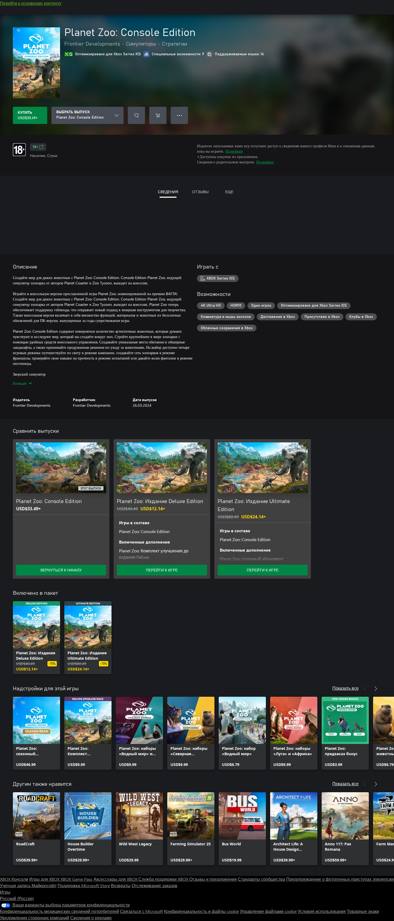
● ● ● (179, 115)
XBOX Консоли (14, 879)
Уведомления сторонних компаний (34, 917)
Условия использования (322, 911)
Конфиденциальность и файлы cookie (201, 911)
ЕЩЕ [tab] (229, 191)
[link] (36, 637)
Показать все (345, 688)
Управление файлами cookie (268, 911)
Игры (5, 892)
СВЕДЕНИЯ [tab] (168, 191)
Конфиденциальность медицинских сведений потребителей (59, 911)
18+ (35, 147)
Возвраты (121, 885)
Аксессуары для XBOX (116, 879)
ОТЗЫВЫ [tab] (200, 191)
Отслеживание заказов (154, 885)
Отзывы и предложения (213, 879)
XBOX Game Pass (76, 879)
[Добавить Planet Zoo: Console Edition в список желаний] (136, 115)
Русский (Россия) (17, 898)
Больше (20, 383)
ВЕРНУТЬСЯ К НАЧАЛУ (61, 570)
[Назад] (365, 688)
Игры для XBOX (45, 879)
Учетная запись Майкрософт (28, 885)
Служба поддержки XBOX (163, 879)
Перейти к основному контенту (30, 3)
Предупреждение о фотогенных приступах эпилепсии (340, 879)
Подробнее (234, 151)
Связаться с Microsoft (141, 911)
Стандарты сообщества (261, 879)
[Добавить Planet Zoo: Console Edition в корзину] (157, 115)
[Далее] (375, 688)
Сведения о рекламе (91, 917)
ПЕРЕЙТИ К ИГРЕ (162, 570)
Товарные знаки (363, 911)
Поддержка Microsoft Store (84, 885)
